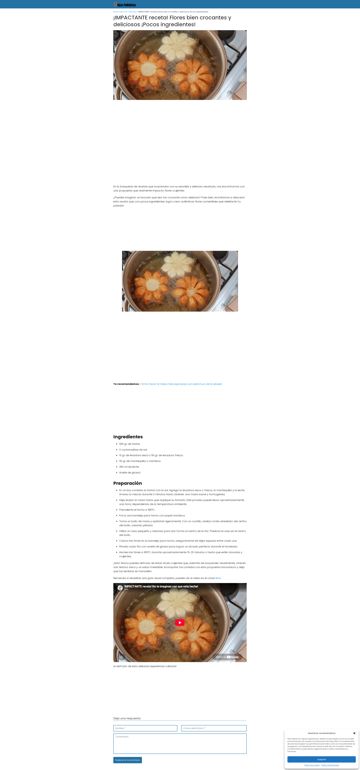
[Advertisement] (180, 122)
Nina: (218, 578)
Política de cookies (312, 765)
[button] (354, 733)
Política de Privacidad (330, 765)
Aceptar (321, 759)
